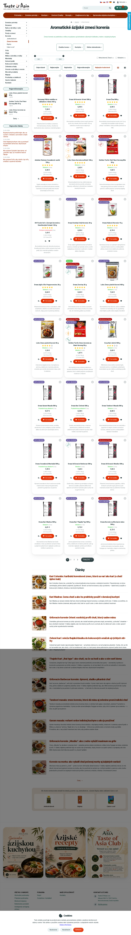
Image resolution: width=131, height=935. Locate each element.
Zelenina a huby (11, 66)
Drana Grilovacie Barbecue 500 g (80, 464)
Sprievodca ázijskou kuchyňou (104, 15)
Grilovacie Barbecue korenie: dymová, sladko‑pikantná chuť (79, 679)
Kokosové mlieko (11, 64)
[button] (126, 8)
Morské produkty (11, 72)
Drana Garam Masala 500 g (47, 406)
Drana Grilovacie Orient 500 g (80, 99)
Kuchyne (44, 15)
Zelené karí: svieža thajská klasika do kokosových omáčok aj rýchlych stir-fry (87, 639)
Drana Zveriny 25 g (80, 285)
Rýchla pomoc (102, 904)
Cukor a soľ (10, 47)
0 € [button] (121, 8)
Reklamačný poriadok (21, 904)
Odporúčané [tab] (40, 67)
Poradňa (40, 892)
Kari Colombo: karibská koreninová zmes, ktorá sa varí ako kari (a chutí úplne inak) (85, 578)
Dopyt (39, 895)
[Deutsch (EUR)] (110, 2)
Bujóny (9, 44)
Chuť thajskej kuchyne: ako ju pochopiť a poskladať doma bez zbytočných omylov (15, 143)
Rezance (8, 25)
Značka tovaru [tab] (64, 47)
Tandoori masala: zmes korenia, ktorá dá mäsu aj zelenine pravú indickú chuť (88, 699)
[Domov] (16, 6)
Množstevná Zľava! (106, 58)
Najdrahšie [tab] (68, 67)
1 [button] (68, 560)
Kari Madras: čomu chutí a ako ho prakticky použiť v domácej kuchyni (84, 596)
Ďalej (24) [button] (86, 560)
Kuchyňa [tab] (78, 47)
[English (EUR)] (107, 2)
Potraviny (17, 15)
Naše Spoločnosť (67, 892)
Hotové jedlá (9, 61)
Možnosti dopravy (20, 901)
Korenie (8, 36)
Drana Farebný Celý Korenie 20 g (80, 223)
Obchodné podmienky (21, 895)
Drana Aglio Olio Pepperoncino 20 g (47, 285)
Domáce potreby (31, 15)
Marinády (8, 58)
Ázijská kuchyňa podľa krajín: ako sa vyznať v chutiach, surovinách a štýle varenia (15, 134)
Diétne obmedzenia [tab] (94, 47)
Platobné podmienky (21, 898)
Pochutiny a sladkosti (13, 77)
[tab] (118, 67)
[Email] (114, 2)
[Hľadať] (110, 8)
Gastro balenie (10, 80)
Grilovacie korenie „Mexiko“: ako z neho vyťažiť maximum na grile (82, 741)
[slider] (35, 56)
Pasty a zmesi (10, 33)
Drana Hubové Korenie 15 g (112, 223)
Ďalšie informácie (65, 925)
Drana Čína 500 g (112, 99)
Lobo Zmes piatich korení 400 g (112, 285)
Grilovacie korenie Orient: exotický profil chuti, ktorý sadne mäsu (82, 617)
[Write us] (95, 904)
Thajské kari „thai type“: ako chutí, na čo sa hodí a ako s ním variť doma (85, 658)
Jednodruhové (11, 39)
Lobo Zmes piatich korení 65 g (47, 343)
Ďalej (15, 119)
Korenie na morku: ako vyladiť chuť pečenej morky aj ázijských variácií (85, 761)
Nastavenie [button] (53, 930)
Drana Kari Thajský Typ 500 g (80, 522)
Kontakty (63, 895)
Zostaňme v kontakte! (44, 898)
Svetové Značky (57, 15)
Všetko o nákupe (21, 892)
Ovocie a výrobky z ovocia (14, 69)
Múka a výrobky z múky (13, 56)
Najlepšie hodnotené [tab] (102, 67)
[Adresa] (95, 896)
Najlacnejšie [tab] (54, 67)
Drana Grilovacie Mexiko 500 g (112, 464)
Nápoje (7, 75)
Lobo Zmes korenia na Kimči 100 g (79, 160)
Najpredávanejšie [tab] (83, 67)
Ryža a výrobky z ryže (13, 28)
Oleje (7, 53)
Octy (7, 50)
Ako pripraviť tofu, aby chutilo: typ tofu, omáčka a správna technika (16, 160)
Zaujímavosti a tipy (82, 15)
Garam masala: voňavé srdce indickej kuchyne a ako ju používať (81, 720)
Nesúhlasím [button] (66, 930)
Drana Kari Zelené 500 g (80, 406)
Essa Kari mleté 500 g (112, 343)
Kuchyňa (8, 83)
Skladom (122, 58)
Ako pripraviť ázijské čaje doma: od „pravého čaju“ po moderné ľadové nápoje (14, 152)
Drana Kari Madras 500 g (47, 522)
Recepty (68, 15)
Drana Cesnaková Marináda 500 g (47, 464)
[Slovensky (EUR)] (104, 2)
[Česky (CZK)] (101, 2)
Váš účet (122, 2)
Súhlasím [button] (78, 930)
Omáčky (8, 31)
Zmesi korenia (12, 41)
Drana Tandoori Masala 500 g (112, 406)
